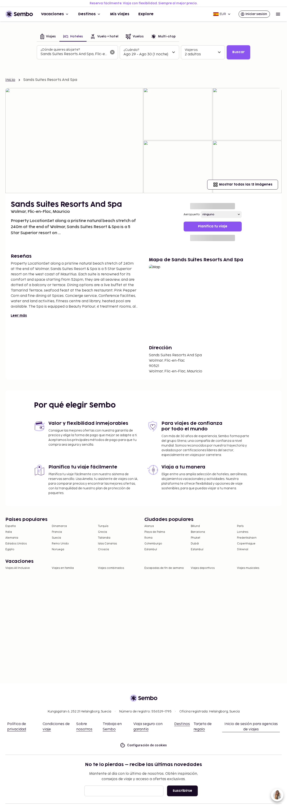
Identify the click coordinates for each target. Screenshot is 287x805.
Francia (57, 532)
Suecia (56, 538)
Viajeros (191, 50)
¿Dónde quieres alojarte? (60, 50)
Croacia (103, 549)
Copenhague (246, 543)
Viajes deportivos (203, 568)
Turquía (103, 526)
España (10, 526)
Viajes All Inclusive (17, 568)
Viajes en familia (63, 568)
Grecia (102, 532)
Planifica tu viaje (212, 226)
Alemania (11, 538)
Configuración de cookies (147, 745)
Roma (148, 538)
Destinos (87, 14)
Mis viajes (119, 14)
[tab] (48, 37)
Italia (8, 532)
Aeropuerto (192, 214)
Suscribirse (182, 790)
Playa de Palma (154, 532)
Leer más (19, 315)
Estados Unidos (16, 543)
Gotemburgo (153, 543)
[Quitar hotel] (112, 52)
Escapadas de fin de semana (164, 568)
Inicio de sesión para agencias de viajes (251, 727)
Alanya (149, 526)
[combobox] (74, 54)
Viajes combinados (111, 568)
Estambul (150, 549)
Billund (195, 526)
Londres (242, 532)
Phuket (195, 538)
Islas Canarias (107, 543)
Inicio (10, 80)
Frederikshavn (247, 538)
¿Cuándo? (131, 50)
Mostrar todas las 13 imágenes (245, 184)
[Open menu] (278, 14)
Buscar (238, 52)
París (240, 526)
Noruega (58, 549)
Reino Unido (60, 543)
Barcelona (198, 532)
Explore (146, 14)
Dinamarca (59, 526)
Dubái (195, 543)
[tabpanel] (143, 52)
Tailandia (104, 538)
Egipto (9, 549)
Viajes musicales (248, 568)
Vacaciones (52, 14)
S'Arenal (242, 549)
